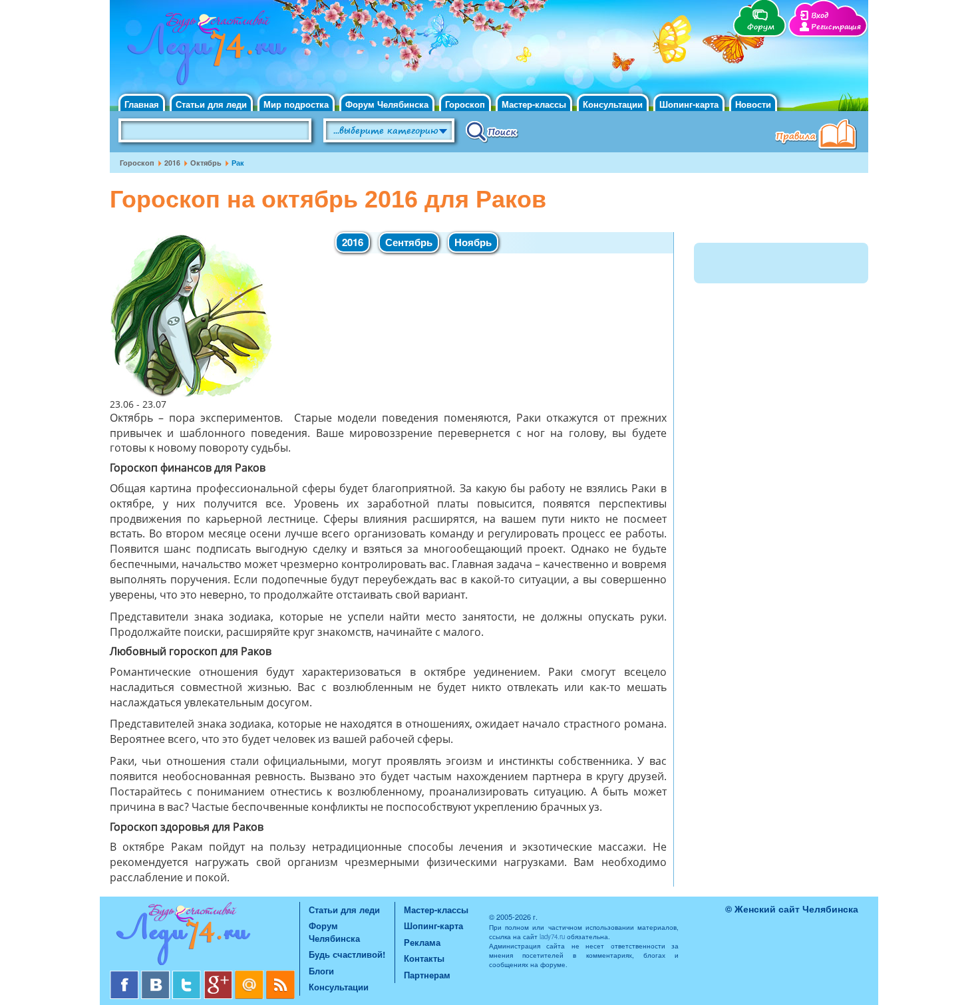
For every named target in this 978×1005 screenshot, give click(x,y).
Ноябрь (473, 242)
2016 (172, 163)
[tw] (188, 975)
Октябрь (206, 163)
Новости (753, 104)
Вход (819, 15)
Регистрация (836, 27)
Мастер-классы (534, 104)
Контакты (424, 958)
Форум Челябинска (386, 104)
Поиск (492, 131)
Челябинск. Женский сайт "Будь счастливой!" (204, 52)
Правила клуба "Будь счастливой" (818, 135)
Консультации (613, 104)
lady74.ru (552, 936)
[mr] (250, 975)
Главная (141, 104)
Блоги (321, 970)
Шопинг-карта (689, 104)
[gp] (219, 975)
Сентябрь (408, 242)
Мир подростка (296, 104)
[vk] (156, 975)
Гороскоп (465, 104)
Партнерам (427, 974)
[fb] (125, 975)
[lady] (204, 936)
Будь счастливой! (347, 954)
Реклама (422, 942)
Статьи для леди (211, 104)
